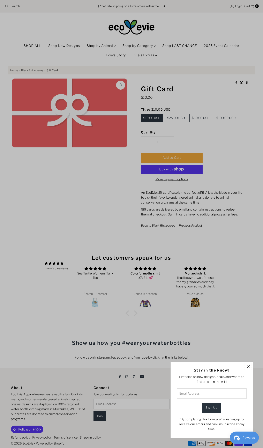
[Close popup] (248, 366)
